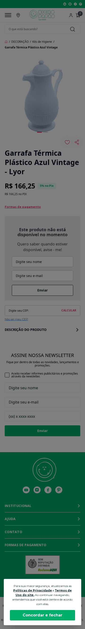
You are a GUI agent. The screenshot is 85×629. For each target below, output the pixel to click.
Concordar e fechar (42, 615)
